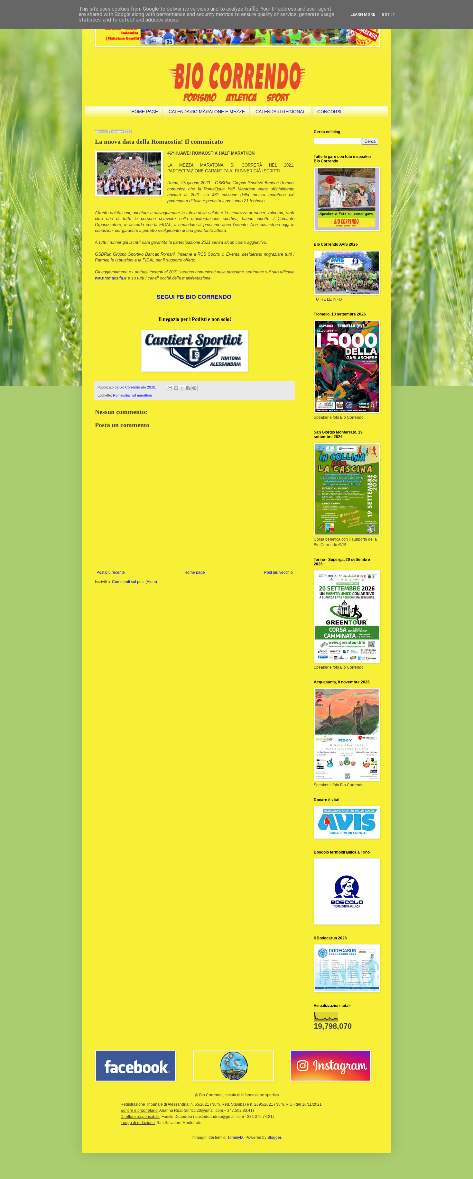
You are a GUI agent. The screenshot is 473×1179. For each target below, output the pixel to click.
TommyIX (235, 1137)
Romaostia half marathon (132, 395)
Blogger (274, 1137)
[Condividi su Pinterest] (194, 388)
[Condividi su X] (182, 388)
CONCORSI (329, 111)
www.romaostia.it (110, 278)
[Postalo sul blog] (176, 388)
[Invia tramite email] (170, 388)
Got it (388, 14)
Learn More (362, 14)
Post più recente (111, 572)
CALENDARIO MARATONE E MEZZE (207, 111)
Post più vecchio (278, 572)
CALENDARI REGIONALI (281, 111)
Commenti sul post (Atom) (134, 582)
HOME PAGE (144, 111)
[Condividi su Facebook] (188, 388)
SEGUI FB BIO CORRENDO (194, 297)
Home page (194, 572)
